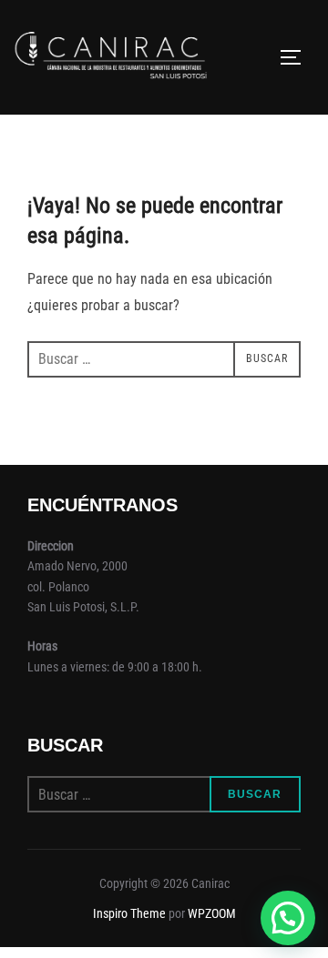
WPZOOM (212, 913)
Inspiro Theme (129, 913)
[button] (288, 918)
